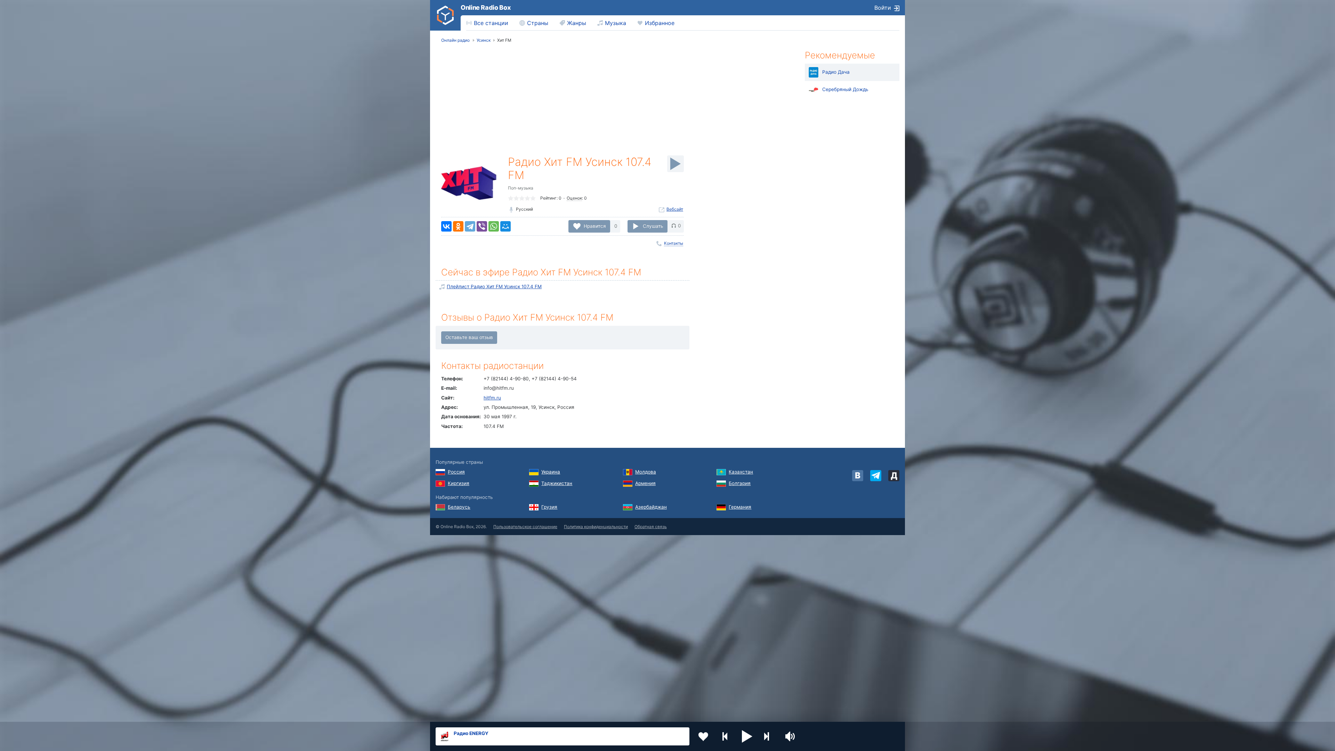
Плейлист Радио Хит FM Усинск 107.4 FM (494, 286)
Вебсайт (674, 209)
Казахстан (741, 472)
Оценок (574, 198)
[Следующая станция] (769, 736)
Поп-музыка (520, 188)
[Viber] (482, 226)
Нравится (595, 225)
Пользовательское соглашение (525, 526)
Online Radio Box (486, 7)
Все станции (491, 22)
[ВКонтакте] (446, 226)
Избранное (659, 22)
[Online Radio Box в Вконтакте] (857, 475)
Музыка (615, 22)
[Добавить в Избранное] (703, 736)
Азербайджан (651, 507)
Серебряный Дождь (845, 89)
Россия (456, 472)
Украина (550, 472)
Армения (645, 483)
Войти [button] (882, 7)
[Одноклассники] (458, 226)
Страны (537, 22)
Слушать (653, 225)
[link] (445, 15)
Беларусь (459, 507)
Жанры (576, 22)
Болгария (740, 483)
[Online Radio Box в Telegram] (875, 475)
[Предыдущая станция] (725, 736)
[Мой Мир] (505, 226)
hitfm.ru (492, 398)
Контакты (673, 243)
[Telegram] (470, 226)
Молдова (645, 472)
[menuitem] (487, 23)
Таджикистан (556, 483)
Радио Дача (836, 72)
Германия (740, 507)
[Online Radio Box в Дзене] (893, 475)
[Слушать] (675, 163)
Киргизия (458, 483)
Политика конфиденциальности (596, 526)
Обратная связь (650, 526)
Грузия (549, 507)
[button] (747, 736)
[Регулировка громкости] (790, 736)
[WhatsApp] (493, 226)
